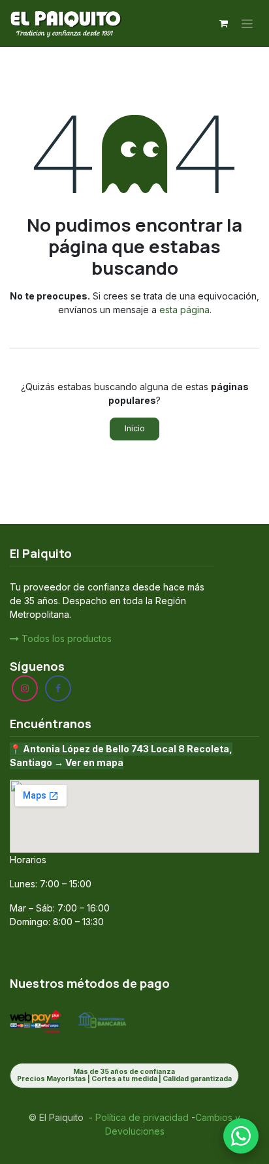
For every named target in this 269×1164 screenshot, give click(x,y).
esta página (184, 309)
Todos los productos (65, 638)
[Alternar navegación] (247, 24)
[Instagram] (25, 688)
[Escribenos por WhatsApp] (241, 1136)
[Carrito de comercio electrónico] (223, 23)
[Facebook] (58, 688)
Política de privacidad (141, 1117)
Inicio (135, 428)
